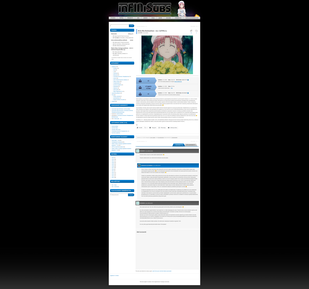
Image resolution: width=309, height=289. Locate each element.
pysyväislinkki (161, 137)
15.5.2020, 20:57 (157, 165)
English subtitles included (119, 99)
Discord (168, 18)
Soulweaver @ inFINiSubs (147, 165)
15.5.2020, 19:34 (149, 151)
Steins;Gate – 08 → (195, 26)
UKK (138, 18)
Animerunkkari (127, 109)
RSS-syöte (196, 16)
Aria (144, 32)
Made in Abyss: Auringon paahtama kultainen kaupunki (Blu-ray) (119, 49)
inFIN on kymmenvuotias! (117, 147)
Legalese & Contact (114, 275)
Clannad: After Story (116, 129)
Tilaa (131, 195)
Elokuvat (115, 75)
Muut (113, 94)
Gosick (114, 78)
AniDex (145, 18)
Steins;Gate (114, 33)
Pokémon (115, 88)
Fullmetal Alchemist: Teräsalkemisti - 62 (120, 131)
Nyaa (153, 18)
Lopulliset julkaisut (116, 93)
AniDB (160, 18)
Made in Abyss (116, 81)
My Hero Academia (117, 84)
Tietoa (121, 18)
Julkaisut (113, 66)
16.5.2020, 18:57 (149, 203)
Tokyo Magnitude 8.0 (117, 91)
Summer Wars (115, 127)
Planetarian (115, 86)
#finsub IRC (178, 18)
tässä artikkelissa (178, 81)
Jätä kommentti (190, 145)
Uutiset (146, 32)
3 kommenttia (174, 137)
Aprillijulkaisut (116, 98)
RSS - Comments (115, 186)
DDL (172, 88)
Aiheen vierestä (116, 96)
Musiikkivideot (116, 83)
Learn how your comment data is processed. (162, 271)
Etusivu (113, 18)
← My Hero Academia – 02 (141, 26)
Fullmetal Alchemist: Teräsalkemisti (121, 76)
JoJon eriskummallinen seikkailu (119, 40)
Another (115, 68)
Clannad (115, 73)
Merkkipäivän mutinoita (117, 142)
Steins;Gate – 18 (117, 118)
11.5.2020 (140, 32)
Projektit (130, 18)
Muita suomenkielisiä (192, 18)
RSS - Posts (114, 185)
